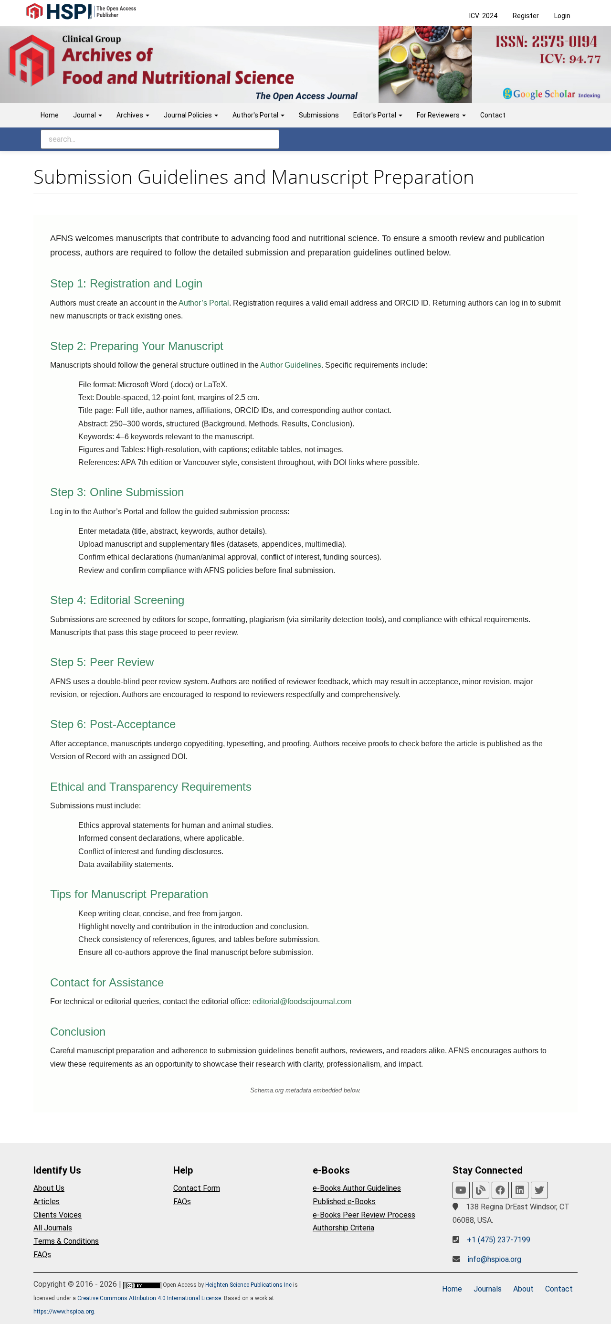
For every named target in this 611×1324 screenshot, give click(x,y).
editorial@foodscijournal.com (302, 1001)
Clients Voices (57, 1214)
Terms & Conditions (66, 1241)
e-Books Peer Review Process (364, 1214)
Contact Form (196, 1188)
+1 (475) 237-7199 (498, 1239)
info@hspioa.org (494, 1259)
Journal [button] (85, 115)
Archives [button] (130, 115)
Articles (46, 1201)
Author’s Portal (204, 303)
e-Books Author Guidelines (357, 1188)
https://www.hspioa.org (63, 1311)
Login (562, 16)
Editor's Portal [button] (375, 115)
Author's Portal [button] (256, 115)
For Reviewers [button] (439, 115)
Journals (488, 1288)
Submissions (319, 115)
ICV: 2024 (483, 16)
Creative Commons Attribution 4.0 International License (149, 1298)
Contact (493, 115)
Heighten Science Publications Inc (248, 1285)
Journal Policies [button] (188, 115)
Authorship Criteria (343, 1227)
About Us (48, 1188)
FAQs (42, 1254)
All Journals (52, 1227)
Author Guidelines (290, 365)
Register (526, 16)
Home (50, 115)
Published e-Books (344, 1201)
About (523, 1288)
